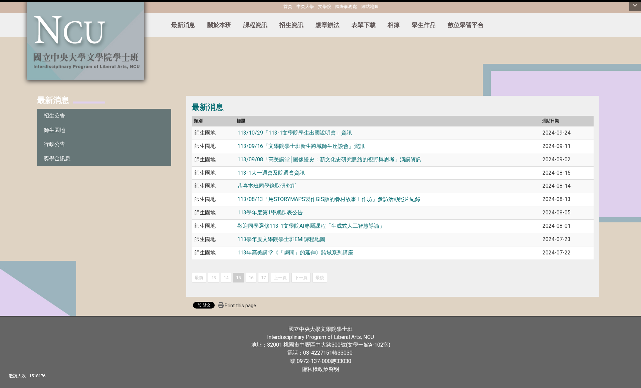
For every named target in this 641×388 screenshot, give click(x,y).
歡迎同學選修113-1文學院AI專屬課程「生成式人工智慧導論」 (311, 226)
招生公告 (54, 116)
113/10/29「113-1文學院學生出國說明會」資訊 (294, 133)
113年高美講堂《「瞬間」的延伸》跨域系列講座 (296, 252)
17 (263, 277)
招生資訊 (291, 24)
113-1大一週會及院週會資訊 (271, 173)
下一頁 (300, 277)
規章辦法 (327, 24)
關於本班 (219, 24)
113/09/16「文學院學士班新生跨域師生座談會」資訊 (301, 146)
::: (268, 5)
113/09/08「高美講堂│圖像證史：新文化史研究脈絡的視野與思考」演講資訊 (329, 159)
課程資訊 (255, 24)
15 (238, 277)
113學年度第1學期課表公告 (270, 212)
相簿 (394, 24)
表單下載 (364, 24)
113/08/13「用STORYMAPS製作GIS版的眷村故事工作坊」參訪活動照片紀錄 (328, 199)
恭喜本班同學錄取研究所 (266, 186)
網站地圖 (370, 6)
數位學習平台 (466, 24)
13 (213, 277)
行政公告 (54, 144)
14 (226, 277)
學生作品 (424, 24)
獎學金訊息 (57, 158)
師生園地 (54, 130)
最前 (199, 277)
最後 (319, 277)
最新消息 (183, 24)
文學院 (324, 6)
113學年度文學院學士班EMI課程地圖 (281, 239)
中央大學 (305, 6)
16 (251, 277)
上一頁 (280, 277)
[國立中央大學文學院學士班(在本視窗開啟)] (85, 40)
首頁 (287, 6)
